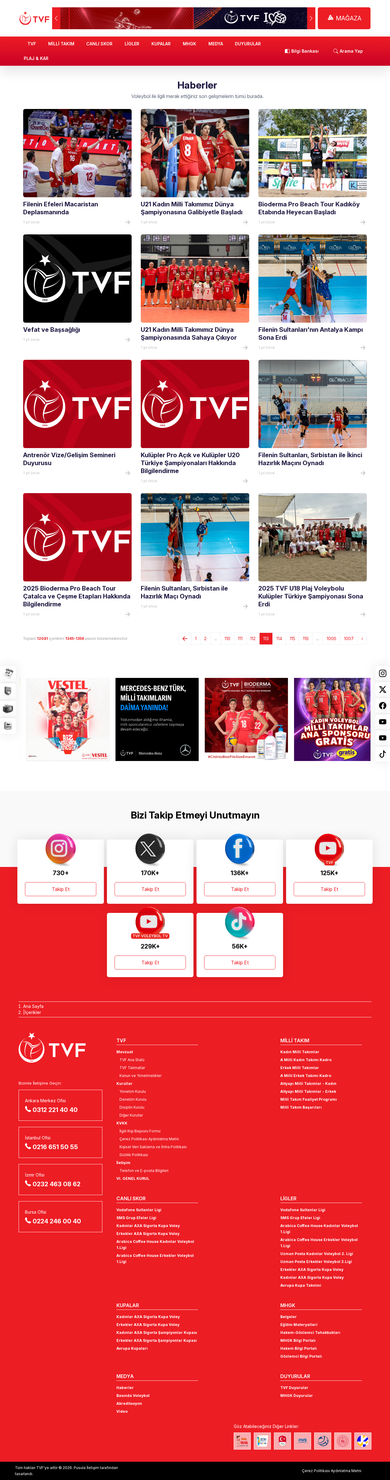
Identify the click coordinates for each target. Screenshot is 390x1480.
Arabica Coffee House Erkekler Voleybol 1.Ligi (155, 1258)
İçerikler (33, 1012)
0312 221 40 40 (55, 1110)
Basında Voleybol (133, 1395)
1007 (349, 638)
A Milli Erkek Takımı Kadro (305, 1075)
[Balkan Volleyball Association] (322, 1441)
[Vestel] (61, 719)
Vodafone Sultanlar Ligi (138, 1210)
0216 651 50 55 (55, 1147)
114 (279, 638)
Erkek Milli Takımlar (299, 1067)
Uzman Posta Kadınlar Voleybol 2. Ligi (316, 1253)
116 (306, 638)
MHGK (189, 43)
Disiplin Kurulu (131, 1107)
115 (292, 638)
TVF (31, 43)
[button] (311, 18)
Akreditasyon (129, 1403)
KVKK (121, 1123)
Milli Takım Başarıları (301, 1107)
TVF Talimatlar (132, 1067)
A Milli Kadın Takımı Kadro (306, 1059)
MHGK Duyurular (296, 1395)
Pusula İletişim (86, 1467)
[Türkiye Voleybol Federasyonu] (34, 18)
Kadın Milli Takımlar (299, 1052)
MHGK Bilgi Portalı (298, 1340)
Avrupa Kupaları (132, 1348)
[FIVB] (302, 1441)
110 (227, 638)
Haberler (125, 1387)
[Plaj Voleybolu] (262, 1441)
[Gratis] (328, 719)
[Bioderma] (239, 719)
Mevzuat (124, 1052)
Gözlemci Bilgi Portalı (301, 1356)
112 (253, 638)
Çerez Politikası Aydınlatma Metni (149, 1139)
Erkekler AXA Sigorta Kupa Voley (147, 1233)
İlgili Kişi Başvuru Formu (140, 1131)
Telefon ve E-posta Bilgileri (143, 1170)
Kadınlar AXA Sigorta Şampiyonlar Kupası (156, 1332)
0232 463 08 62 (56, 1184)
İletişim (123, 1162)
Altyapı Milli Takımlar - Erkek (308, 1091)
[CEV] (362, 1441)
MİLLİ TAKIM (61, 43)
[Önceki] (185, 639)
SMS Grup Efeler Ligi (136, 1217)
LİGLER (132, 43)
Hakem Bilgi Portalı (298, 1348)
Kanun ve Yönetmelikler (140, 1075)
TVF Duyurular (294, 1387)
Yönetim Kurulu (132, 1091)
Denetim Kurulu (133, 1099)
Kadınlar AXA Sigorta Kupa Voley (148, 1225)
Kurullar (124, 1083)
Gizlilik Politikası (133, 1154)
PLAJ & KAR (36, 58)
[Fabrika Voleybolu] (242, 1441)
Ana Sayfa (33, 1006)
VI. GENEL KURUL (132, 1178)
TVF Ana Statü (131, 1059)
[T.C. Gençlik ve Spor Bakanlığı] (342, 1441)
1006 (331, 638)
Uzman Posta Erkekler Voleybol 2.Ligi (316, 1261)
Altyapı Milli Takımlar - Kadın (308, 1083)
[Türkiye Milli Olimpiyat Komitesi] (282, 1441)
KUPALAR (161, 43)
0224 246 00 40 (57, 1221)
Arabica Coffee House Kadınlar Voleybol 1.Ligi (155, 1244)
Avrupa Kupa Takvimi (300, 1285)
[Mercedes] (150, 719)
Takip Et (60, 889)
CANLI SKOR (99, 43)
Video (122, 1411)
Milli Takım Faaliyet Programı (308, 1099)
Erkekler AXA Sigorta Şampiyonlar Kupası (156, 1340)
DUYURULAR (248, 43)
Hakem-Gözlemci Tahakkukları (310, 1332)
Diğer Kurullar (131, 1115)
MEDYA (215, 43)
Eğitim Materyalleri (298, 1324)
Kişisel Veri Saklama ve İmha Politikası (153, 1147)
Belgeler (288, 1316)
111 (240, 638)
